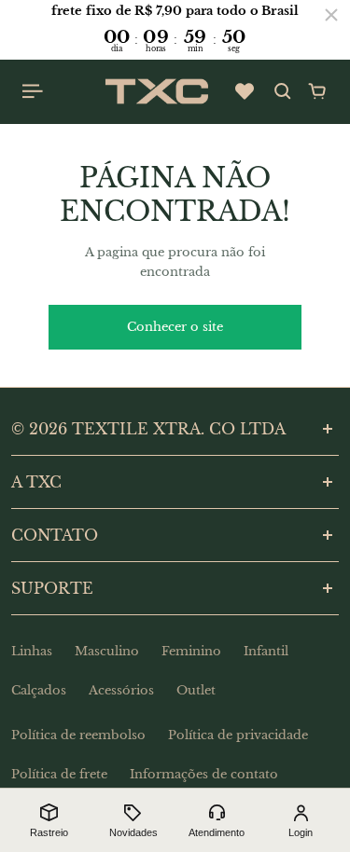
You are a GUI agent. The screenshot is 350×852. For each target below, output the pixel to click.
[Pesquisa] (283, 91)
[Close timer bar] (331, 14)
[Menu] (33, 91)
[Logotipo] (157, 91)
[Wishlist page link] (244, 91)
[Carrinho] (317, 91)
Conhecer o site (175, 327)
